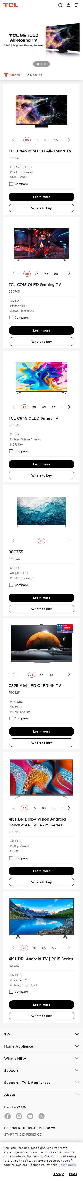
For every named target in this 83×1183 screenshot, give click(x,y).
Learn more (41, 197)
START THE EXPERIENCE (22, 1134)
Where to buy (41, 208)
